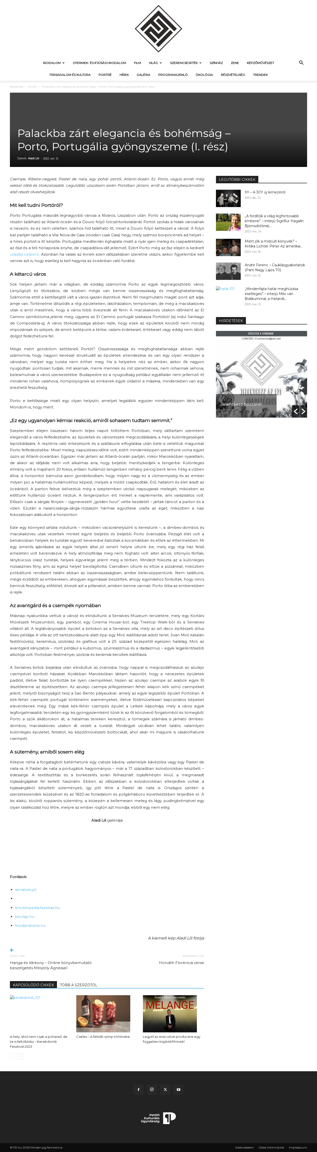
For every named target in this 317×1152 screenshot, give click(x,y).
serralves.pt (25, 889)
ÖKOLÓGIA (204, 75)
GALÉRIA (143, 75)
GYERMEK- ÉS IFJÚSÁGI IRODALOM (99, 63)
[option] (261, 374)
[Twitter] (165, 1090)
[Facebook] (138, 1090)
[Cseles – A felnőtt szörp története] (106, 1013)
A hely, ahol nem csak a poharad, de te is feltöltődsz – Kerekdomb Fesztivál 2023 (38, 1041)
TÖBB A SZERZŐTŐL (78, 985)
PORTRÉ (105, 75)
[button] (301, 63)
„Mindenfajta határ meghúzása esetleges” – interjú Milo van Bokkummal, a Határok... (271, 294)
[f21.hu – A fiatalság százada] (158, 28)
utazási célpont (24, 254)
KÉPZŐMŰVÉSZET (260, 63)
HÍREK (124, 75)
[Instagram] (152, 1090)
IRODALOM (52, 63)
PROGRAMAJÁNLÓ (173, 75)
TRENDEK (260, 75)
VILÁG (153, 63)
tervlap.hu (24, 916)
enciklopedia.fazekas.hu (37, 907)
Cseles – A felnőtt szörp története (103, 1037)
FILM (137, 63)
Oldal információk (271, 1147)
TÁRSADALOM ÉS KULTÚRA (70, 75)
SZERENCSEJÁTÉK (184, 63)
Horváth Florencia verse (181, 962)
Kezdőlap (16, 86)
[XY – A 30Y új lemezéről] (228, 198)
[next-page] (21, 1056)
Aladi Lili (33, 158)
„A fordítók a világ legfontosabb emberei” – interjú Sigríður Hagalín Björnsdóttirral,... (274, 221)
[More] (107, 950)
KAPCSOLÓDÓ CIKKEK (33, 985)
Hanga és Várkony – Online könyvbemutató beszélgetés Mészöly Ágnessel (51, 965)
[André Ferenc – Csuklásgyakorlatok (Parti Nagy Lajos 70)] (228, 271)
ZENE (235, 63)
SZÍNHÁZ (216, 63)
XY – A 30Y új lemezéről (265, 192)
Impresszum (298, 1147)
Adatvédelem (244, 1147)
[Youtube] (179, 1090)
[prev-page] (13, 1056)
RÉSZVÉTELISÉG (233, 75)
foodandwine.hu (30, 925)
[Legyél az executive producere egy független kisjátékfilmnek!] (173, 1013)
